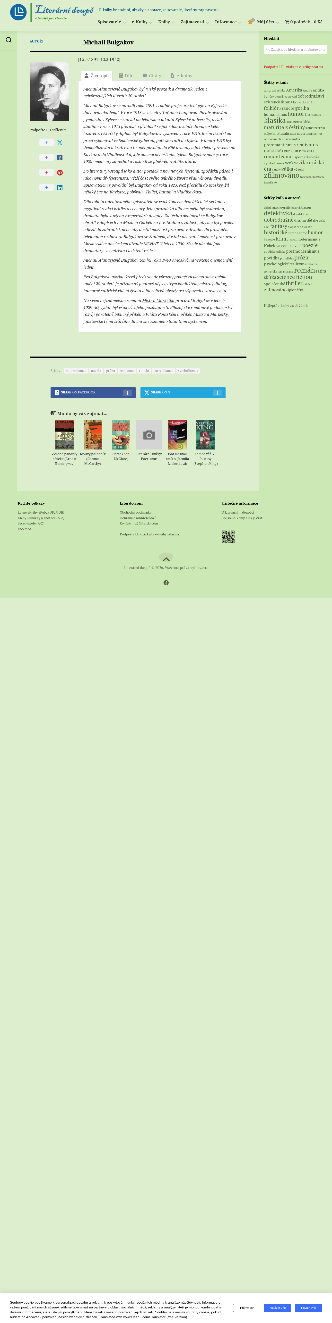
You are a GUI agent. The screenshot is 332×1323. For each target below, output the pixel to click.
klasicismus (313, 114)
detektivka (278, 213)
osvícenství (292, 139)
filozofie (307, 227)
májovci (269, 134)
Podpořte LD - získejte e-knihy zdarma (293, 66)
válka (287, 169)
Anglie (307, 90)
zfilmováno (281, 175)
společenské (274, 283)
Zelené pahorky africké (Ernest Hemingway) (64, 458)
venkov (291, 162)
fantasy (278, 226)
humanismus (275, 114)
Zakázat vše (278, 1308)
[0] (249, 22)
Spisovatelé (109, 22)
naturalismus (285, 133)
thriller (294, 283)
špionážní (295, 290)
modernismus (76, 370)
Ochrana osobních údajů (138, 518)
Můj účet (265, 22)
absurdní (270, 90)
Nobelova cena (276, 245)
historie (293, 233)
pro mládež (287, 258)
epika (322, 220)
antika (318, 90)
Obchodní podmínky (135, 512)
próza (110, 370)
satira (321, 271)
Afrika (281, 90)
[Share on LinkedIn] (54, 187)
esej (267, 227)
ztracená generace (312, 176)
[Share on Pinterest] (54, 172)
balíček (269, 96)
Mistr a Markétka (158, 300)
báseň (306, 207)
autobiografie (281, 207)
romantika (308, 151)
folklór (271, 108)
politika (280, 251)
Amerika (294, 90)
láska (307, 122)
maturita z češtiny (284, 127)
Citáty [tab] (155, 75)
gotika (302, 108)
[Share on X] (54, 142)
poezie (310, 245)
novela (96, 370)
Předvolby (246, 1308)
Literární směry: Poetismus (149, 456)
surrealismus (163, 370)
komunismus (295, 122)
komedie (269, 239)
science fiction (294, 276)
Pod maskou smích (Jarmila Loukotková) (177, 458)
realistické (272, 150)
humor (296, 113)
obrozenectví (273, 139)
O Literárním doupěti (238, 512)
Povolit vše (308, 1308)
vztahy (276, 169)
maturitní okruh (315, 128)
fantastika (299, 102)
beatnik (279, 96)
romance (311, 264)
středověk (312, 157)
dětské (312, 220)
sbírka (270, 277)
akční (267, 207)
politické (270, 251)
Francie (286, 108)
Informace (226, 22)
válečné (307, 284)
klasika (275, 120)
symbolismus (188, 370)
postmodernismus (302, 251)
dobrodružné (278, 219)
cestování (290, 96)
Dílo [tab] (129, 75)
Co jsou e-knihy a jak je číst (242, 518)
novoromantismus (310, 133)
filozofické (294, 227)
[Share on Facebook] (54, 157)
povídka (272, 258)
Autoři (37, 41)
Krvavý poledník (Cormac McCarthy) (93, 458)
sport (298, 157)
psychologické (276, 263)
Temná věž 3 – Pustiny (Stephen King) (205, 458)
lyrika (292, 239)
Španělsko (270, 182)
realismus (127, 370)
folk (310, 102)
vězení (299, 169)
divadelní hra (301, 214)
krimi (282, 238)
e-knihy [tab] (184, 75)
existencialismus (278, 102)
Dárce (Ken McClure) (121, 456)
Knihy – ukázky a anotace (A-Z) (41, 518)
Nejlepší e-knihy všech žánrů (286, 305)
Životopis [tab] (100, 75)
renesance (291, 150)
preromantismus (280, 145)
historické (275, 232)
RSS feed (24, 528)
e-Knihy (140, 22)
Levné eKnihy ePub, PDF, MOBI (41, 512)
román (144, 370)
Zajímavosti (192, 22)
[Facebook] (166, 582)
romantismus (279, 156)
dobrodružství (310, 96)
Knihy (164, 22)
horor (303, 233)
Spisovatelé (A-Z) (31, 523)
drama (300, 220)
